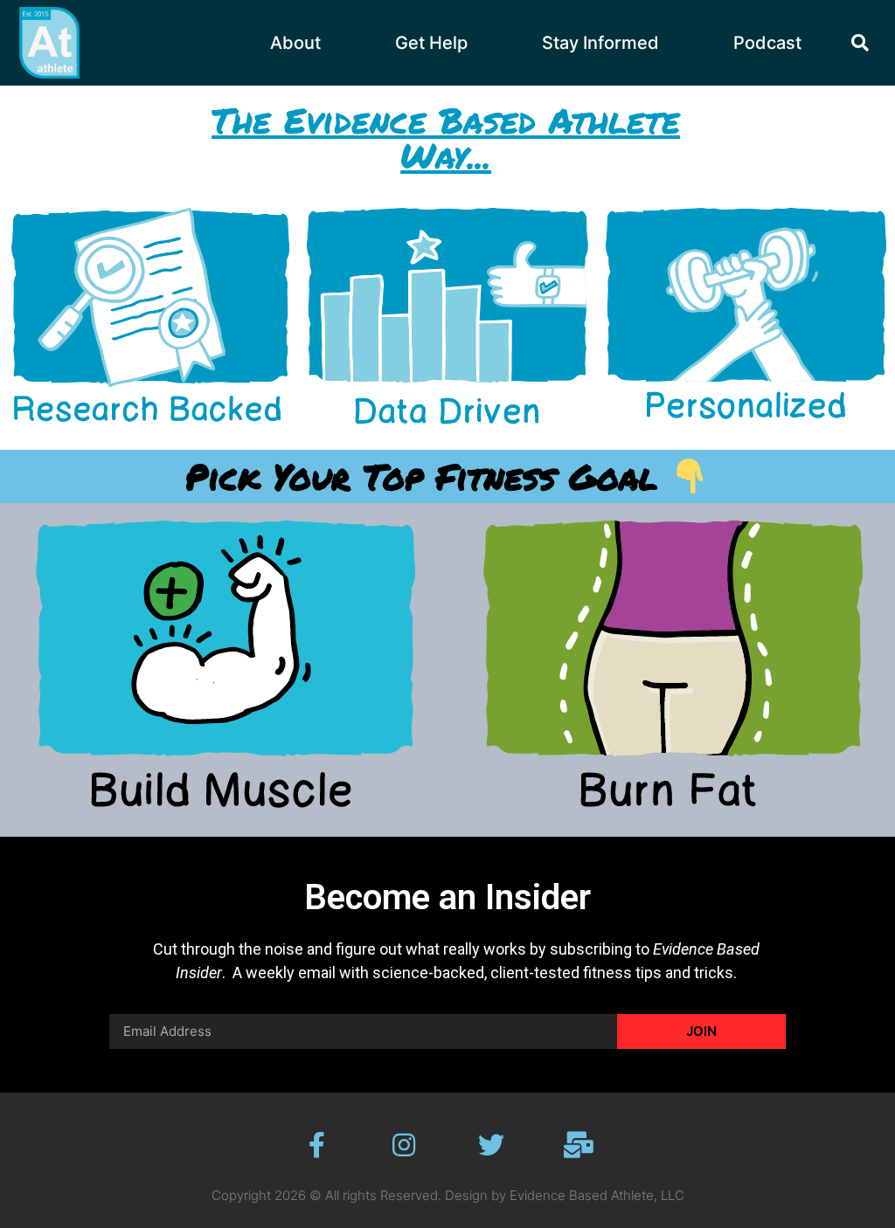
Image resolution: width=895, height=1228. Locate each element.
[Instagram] (404, 1145)
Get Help (431, 42)
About (295, 42)
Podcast (767, 42)
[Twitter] (491, 1145)
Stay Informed (600, 42)
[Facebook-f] (316, 1145)
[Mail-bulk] (578, 1145)
